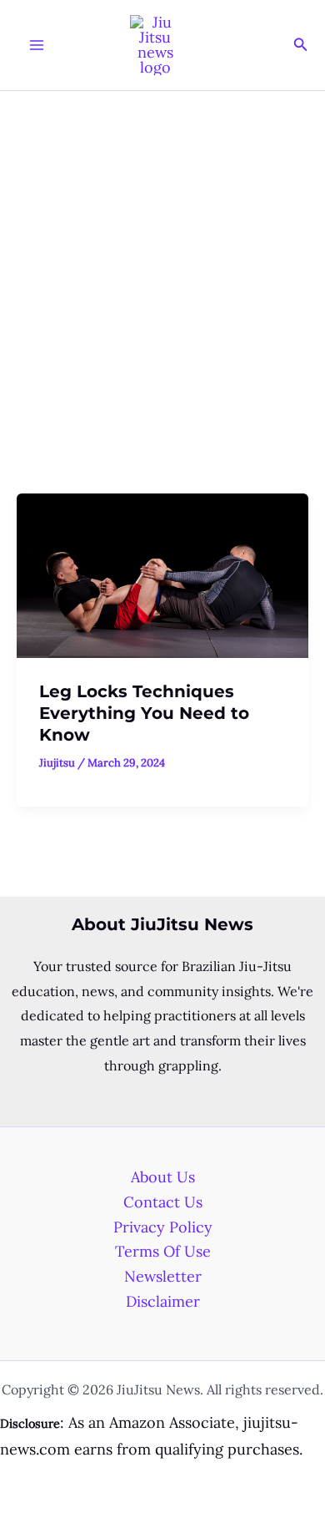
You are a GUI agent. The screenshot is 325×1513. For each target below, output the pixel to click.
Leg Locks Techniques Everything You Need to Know (144, 713)
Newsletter (163, 1276)
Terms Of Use (163, 1251)
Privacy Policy (162, 1227)
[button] (300, 45)
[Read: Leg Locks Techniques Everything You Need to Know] (162, 574)
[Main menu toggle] (36, 45)
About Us (163, 1177)
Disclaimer (163, 1301)
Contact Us (162, 1202)
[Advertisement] (162, 262)
